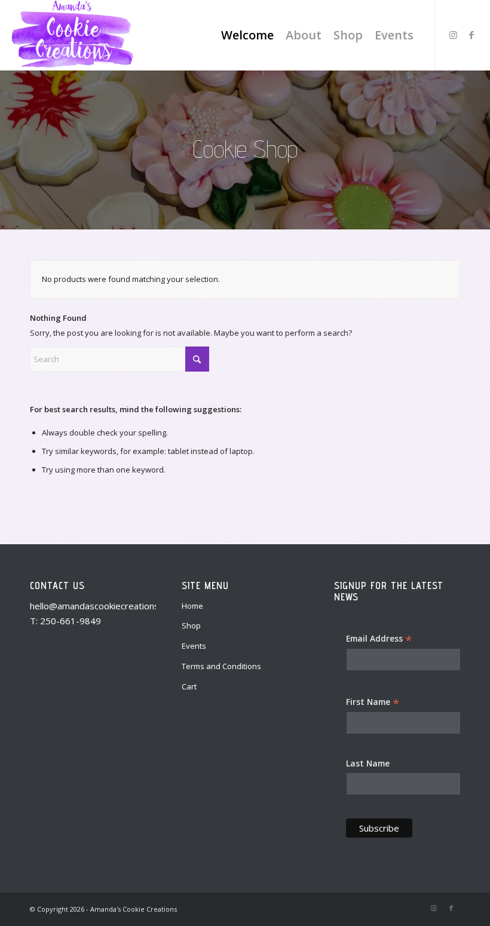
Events (194, 645)
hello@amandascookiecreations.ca (100, 606)
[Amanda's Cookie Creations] (72, 35)
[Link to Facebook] (471, 35)
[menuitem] (247, 35)
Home (192, 605)
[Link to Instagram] (454, 35)
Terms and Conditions (221, 666)
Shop (191, 625)
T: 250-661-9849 (65, 621)
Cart (189, 686)
